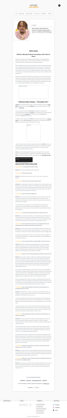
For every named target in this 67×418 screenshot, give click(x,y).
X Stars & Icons (37, 13)
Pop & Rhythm (43, 13)
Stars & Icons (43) (40, 412)
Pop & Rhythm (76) (40, 410)
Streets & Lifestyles (29, 13)
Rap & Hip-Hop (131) (40, 404)
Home (16, 13)
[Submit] (30, 404)
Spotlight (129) (40, 406)
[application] (24, 159)
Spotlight (34, 25)
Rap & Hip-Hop (21, 13)
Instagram (50, 13)
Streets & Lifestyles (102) (41, 408)
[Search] (59, 5)
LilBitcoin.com (46, 383)
